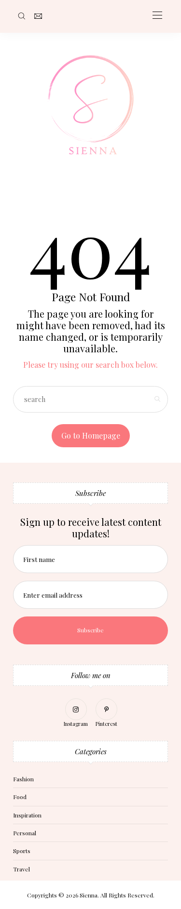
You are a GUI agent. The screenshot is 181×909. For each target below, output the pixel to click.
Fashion (23, 779)
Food (20, 797)
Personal (24, 833)
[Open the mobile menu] (157, 15)
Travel (21, 869)
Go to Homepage (90, 435)
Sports (21, 851)
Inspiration (27, 815)
